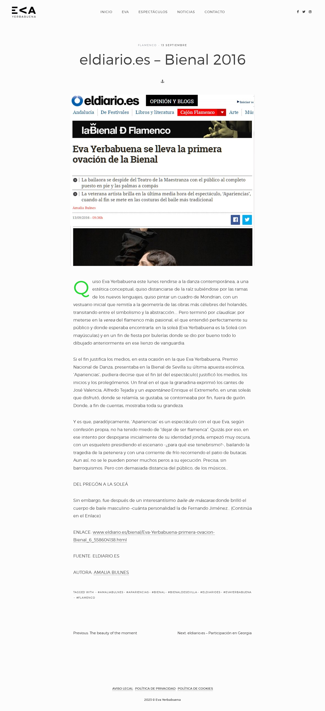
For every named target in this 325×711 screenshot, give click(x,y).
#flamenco (85, 597)
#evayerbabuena (237, 592)
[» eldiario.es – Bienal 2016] (24, 12)
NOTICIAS (186, 12)
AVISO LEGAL (122, 689)
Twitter (304, 11)
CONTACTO (215, 12)
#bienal (158, 592)
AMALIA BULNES (111, 572)
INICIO (106, 12)
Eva (125, 12)
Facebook (298, 11)
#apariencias (137, 592)
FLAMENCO (147, 45)
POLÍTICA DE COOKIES (195, 689)
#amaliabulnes (110, 592)
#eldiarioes (210, 592)
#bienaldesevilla (182, 592)
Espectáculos (153, 12)
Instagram (310, 11)
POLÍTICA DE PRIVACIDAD (155, 689)
